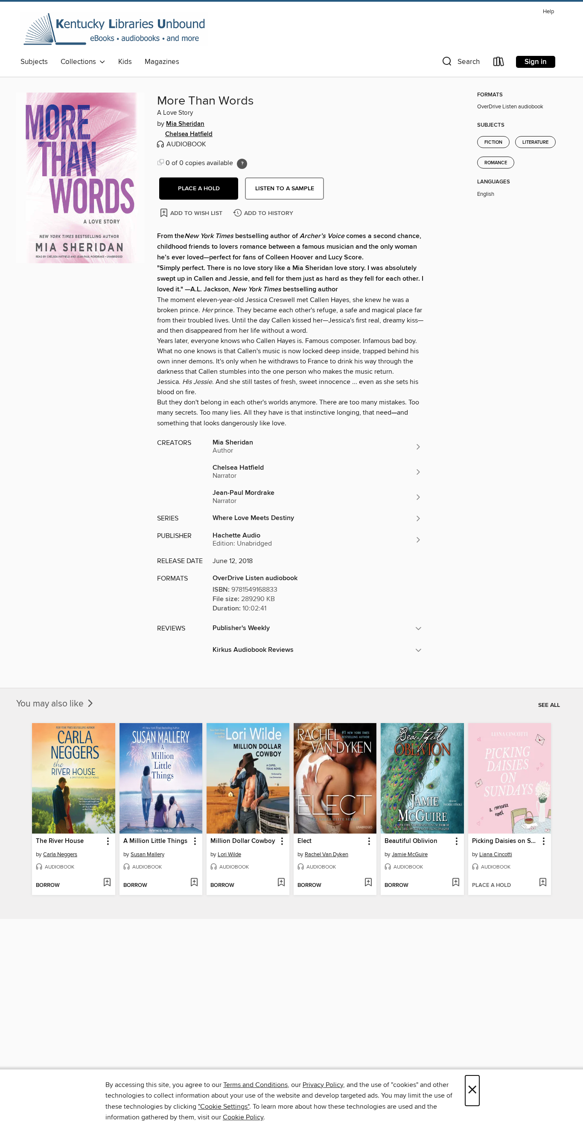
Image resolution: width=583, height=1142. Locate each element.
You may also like (51, 703)
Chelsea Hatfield (189, 134)
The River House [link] (60, 841)
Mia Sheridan (185, 124)
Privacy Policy (323, 1085)
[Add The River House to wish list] (107, 883)
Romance (495, 163)
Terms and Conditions (255, 1085)
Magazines (162, 62)
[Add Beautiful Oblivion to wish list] (455, 883)
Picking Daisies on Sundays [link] (505, 841)
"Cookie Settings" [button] (223, 1106)
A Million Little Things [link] (155, 841)
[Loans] (499, 63)
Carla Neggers (60, 854)
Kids (125, 62)
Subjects (34, 62)
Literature (535, 142)
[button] (460, 63)
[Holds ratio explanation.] (242, 164)
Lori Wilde (229, 854)
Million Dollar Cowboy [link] (242, 841)
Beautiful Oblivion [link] (411, 841)
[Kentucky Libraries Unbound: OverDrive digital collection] (114, 29)
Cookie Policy (243, 1117)
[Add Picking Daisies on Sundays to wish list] (542, 883)
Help (548, 12)
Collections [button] (80, 62)
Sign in (536, 62)
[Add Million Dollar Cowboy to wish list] (281, 883)
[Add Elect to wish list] (368, 883)
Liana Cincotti (495, 854)
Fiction (493, 142)
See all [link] (549, 705)
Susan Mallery (147, 854)
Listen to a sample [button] (284, 188)
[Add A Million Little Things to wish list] (194, 883)
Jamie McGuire (410, 854)
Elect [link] (304, 841)
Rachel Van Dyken (326, 854)
